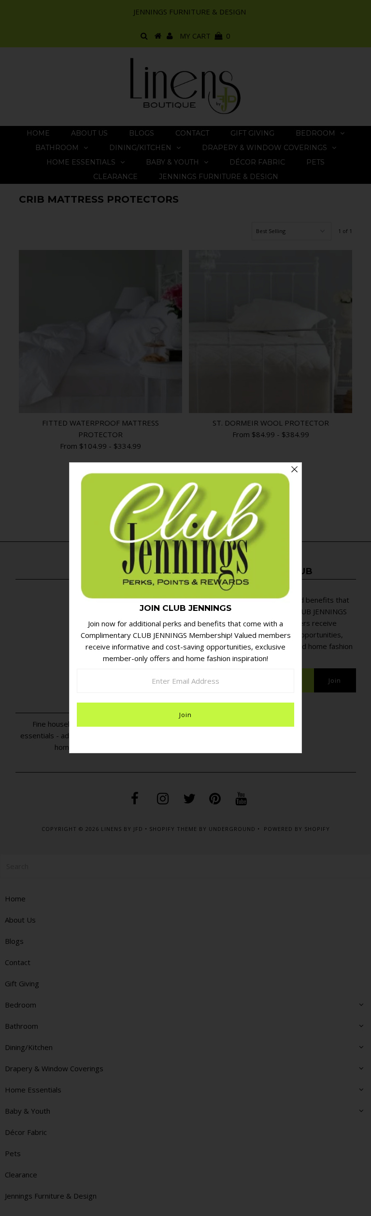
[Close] (294, 470)
